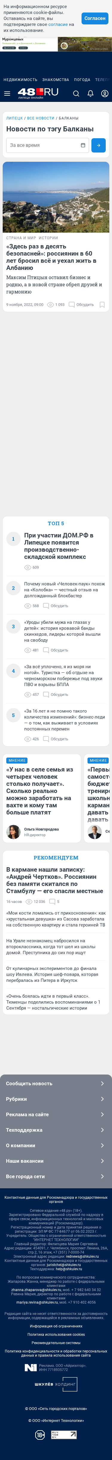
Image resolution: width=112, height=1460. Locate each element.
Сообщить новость (29, 1083)
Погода (82, 80)
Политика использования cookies (56, 1334)
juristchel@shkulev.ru (64, 1265)
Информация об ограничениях (56, 1326)
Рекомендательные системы (56, 1343)
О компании (20, 1145)
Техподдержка (24, 1130)
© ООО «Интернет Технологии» (56, 1420)
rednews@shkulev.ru (82, 1256)
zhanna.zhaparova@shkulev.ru (36, 1290)
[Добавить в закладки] (102, 304)
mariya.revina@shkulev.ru (37, 1302)
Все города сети (25, 1176)
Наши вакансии (25, 1161)
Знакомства (55, 80)
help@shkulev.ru (69, 1269)
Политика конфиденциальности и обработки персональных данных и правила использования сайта (56, 1353)
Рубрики (16, 1099)
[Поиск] (76, 93)
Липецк (14, 118)
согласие (58, 24)
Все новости (41, 118)
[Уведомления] (90, 93)
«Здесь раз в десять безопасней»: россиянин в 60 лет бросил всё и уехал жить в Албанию (51, 257)
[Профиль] (105, 93)
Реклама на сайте (27, 1114)
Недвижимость (21, 80)
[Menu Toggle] (7, 93)
